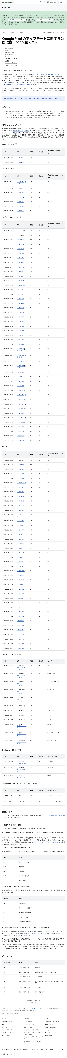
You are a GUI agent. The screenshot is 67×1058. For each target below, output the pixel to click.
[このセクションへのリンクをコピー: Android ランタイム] (19, 144)
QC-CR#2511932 (21, 777)
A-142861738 (20, 312)
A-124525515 (20, 390)
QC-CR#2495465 (22, 769)
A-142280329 (20, 492)
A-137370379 (20, 340)
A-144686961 (20, 335)
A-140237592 (20, 182)
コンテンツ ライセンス (32, 1008)
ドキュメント (6, 7)
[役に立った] (61, 32)
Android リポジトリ (7, 1021)
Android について (7, 1049)
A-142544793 (20, 299)
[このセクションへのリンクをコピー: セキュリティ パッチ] (23, 125)
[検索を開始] (40, 2)
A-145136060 (20, 478)
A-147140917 (20, 317)
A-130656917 (20, 267)
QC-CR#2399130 (21, 763)
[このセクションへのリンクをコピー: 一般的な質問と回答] (22, 825)
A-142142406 (20, 344)
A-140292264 (20, 634)
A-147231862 (20, 349)
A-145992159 (20, 308)
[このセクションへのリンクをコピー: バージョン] (14, 956)
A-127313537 (20, 417)
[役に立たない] (63, 32)
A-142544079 (21, 571)
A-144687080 (21, 326)
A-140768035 (20, 612)
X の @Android (28, 1021)
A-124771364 (20, 377)
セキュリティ (19, 32)
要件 (3, 1024)
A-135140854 (20, 372)
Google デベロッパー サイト (44, 99)
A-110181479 (20, 514)
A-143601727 (20, 530)
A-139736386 (20, 501)
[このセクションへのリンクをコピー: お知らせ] (12, 108)
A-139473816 (20, 290)
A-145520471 (20, 548)
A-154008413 (20, 280)
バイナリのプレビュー (8, 1030)
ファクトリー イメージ (8, 1033)
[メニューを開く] (3, 2)
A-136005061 (20, 648)
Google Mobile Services (51, 1030)
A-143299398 (20, 625)
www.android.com (50, 1027)
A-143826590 (20, 258)
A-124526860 (20, 157)
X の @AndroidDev (29, 1024)
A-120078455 (21, 483)
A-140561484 (20, 321)
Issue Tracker (48, 1035)
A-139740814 (20, 603)
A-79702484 (20, 621)
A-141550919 (20, 593)
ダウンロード (5, 1027)
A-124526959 (20, 386)
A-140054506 (21, 285)
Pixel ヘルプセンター (51, 1024)
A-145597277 (20, 562)
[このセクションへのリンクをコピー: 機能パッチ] (14, 812)
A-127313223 (20, 404)
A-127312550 (20, 408)
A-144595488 (20, 330)
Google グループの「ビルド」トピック (33, 1037)
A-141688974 (20, 431)
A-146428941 (20, 440)
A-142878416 (20, 464)
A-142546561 (20, 575)
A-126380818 (20, 422)
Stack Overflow (49, 1033)
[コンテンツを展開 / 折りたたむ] (14, 48)
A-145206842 (20, 197)
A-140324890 (21, 253)
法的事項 (25, 1049)
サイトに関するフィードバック (54, 1049)
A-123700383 (20, 395)
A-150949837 (20, 206)
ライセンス (32, 1049)
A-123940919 (20, 276)
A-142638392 (20, 580)
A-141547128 (20, 607)
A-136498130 (20, 534)
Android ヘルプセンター (52, 1021)
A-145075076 (21, 427)
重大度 (26, 131)
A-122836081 (20, 543)
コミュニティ (17, 1049)
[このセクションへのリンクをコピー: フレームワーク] (16, 169)
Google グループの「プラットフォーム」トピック (33, 1033)
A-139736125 (20, 616)
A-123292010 (20, 474)
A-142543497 (20, 566)
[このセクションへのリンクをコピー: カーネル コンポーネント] (23, 655)
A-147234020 (21, 355)
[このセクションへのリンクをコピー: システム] (10, 447)
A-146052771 (20, 294)
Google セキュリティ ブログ (31, 1030)
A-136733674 (20, 240)
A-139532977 (20, 505)
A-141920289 (20, 487)
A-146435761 (20, 557)
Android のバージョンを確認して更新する (19, 85)
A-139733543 (20, 496)
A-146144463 (20, 521)
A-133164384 (20, 303)
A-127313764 (20, 413)
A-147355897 (20, 525)
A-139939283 (20, 436)
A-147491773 (20, 366)
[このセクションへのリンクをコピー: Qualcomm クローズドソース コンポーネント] (39, 784)
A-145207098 (21, 193)
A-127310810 (20, 399)
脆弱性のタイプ (18, 131)
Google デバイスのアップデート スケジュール (46, 842)
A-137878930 (20, 262)
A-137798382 (20, 249)
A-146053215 (20, 553)
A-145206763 (20, 202)
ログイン (62, 2)
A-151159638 (20, 244)
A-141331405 (20, 469)
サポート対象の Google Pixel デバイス (47, 74)
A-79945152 (20, 630)
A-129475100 (20, 211)
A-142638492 (20, 584)
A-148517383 (20, 162)
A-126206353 (20, 510)
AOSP (3, 32)
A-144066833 (20, 643)
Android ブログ (28, 1027)
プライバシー (40, 1049)
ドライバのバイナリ (7, 1035)
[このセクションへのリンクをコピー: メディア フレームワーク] (23, 217)
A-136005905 (21, 271)
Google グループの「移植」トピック (33, 1041)
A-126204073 (20, 539)
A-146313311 (20, 188)
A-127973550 (20, 381)
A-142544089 (21, 589)
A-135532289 (20, 361)
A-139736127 (20, 598)
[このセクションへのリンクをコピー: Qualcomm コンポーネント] (25, 750)
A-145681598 (20, 639)
